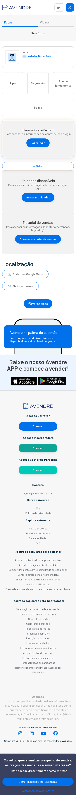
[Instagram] (20, 733)
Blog (38, 508)
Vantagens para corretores (38, 790)
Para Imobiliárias (38, 538)
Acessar (38, 426)
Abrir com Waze (22, 286)
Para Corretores (38, 528)
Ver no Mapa (40, 303)
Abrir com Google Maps (27, 274)
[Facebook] (55, 733)
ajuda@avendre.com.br (38, 493)
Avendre (67, 740)
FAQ (38, 543)
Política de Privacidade (38, 513)
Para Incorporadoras (38, 533)
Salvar (40, 166)
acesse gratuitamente (33, 770)
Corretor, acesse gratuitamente (38, 781)
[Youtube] (43, 733)
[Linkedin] (32, 733)
